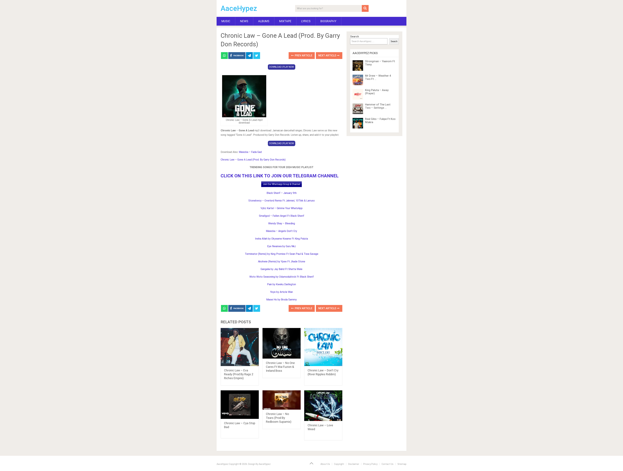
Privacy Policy (370, 464)
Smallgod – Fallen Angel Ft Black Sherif (281, 215)
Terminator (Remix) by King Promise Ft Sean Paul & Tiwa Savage (281, 253)
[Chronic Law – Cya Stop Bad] (240, 404)
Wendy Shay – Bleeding (281, 223)
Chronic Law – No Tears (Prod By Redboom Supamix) (278, 417)
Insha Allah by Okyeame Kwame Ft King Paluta (281, 238)
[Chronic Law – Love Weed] (323, 405)
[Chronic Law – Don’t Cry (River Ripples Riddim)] (323, 347)
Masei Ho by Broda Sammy (281, 299)
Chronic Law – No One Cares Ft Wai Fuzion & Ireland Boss (280, 366)
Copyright (339, 464)
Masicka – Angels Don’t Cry (281, 231)
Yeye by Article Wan (281, 291)
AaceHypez (239, 8)
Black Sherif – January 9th (282, 193)
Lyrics (306, 21)
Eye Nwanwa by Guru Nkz (281, 246)
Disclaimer (353, 464)
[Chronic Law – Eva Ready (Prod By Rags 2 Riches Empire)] (240, 347)
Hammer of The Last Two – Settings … (378, 106)
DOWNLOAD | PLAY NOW (281, 67)
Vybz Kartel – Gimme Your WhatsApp (282, 208)
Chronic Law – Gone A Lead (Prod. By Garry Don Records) (253, 159)
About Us (325, 464)
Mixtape (285, 21)
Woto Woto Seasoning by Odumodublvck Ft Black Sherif (281, 276)
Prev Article (303, 55)
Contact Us (387, 464)
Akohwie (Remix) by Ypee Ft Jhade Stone (281, 261)
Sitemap (401, 464)
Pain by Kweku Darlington (281, 284)
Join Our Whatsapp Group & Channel (281, 184)
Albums (263, 21)
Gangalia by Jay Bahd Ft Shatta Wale (281, 269)
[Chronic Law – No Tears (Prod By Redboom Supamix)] (282, 400)
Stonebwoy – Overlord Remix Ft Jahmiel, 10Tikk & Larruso (281, 200)
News (244, 21)
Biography (328, 21)
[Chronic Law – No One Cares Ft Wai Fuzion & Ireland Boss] (282, 343)
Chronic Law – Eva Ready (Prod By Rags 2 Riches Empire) (238, 374)
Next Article (327, 55)
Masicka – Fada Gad (250, 152)
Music (225, 21)
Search (354, 36)
